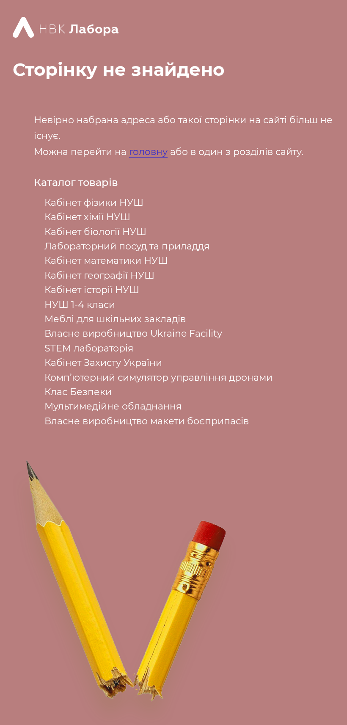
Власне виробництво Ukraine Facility (133, 333)
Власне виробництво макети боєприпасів (146, 421)
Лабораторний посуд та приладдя (126, 246)
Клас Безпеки (78, 392)
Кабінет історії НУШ (91, 290)
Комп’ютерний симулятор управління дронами (158, 377)
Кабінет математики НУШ (106, 260)
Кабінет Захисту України (103, 362)
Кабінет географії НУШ (99, 275)
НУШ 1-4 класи (79, 304)
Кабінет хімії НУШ (87, 217)
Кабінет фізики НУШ (93, 202)
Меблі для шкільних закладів (115, 319)
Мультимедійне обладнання (113, 406)
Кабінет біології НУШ (95, 232)
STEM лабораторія (88, 348)
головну (148, 152)
